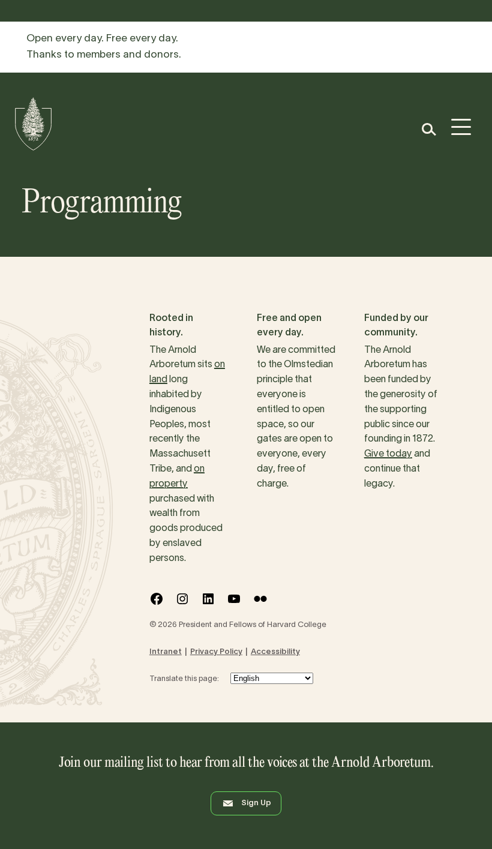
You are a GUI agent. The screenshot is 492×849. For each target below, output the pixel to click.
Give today (388, 454)
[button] (428, 129)
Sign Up (256, 803)
